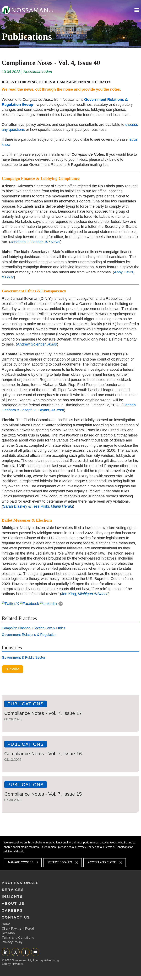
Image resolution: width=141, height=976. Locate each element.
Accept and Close (102, 862)
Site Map (8, 933)
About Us (13, 903)
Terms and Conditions (18, 937)
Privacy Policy (85, 847)
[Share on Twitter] (10, 603)
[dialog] (71, 853)
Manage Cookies (20, 862)
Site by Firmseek (13, 963)
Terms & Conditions (117, 847)
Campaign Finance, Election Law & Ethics (33, 628)
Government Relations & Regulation (29, 635)
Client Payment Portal (18, 928)
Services (13, 890)
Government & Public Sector (23, 657)
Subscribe (12, 669)
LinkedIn (6, 952)
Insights (12, 897)
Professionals (20, 883)
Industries (12, 647)
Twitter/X (16, 952)
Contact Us (16, 917)
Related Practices (19, 618)
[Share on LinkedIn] (48, 603)
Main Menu (136, 10)
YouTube (35, 952)
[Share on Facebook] (29, 603)
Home (6, 924)
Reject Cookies (60, 862)
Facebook (25, 952)
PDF (60, 603)
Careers (12, 910)
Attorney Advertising (46, 960)
